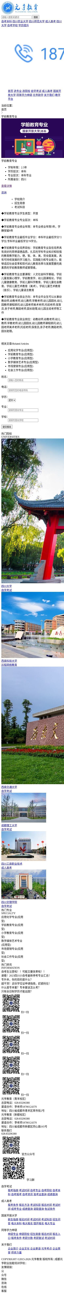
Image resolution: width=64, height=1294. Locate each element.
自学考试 (36, 91)
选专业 (18, 91)
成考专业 (16, 1209)
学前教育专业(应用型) (20, 354)
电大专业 (50, 1223)
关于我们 (49, 95)
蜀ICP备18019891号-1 (39, 1263)
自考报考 (16, 1194)
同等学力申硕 (24, 95)
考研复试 (38, 1238)
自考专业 (35, 1190)
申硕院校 (24, 1234)
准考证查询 (40, 1194)
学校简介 (19, 199)
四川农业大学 (20, 21)
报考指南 (13, 1190)
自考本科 (6, 21)
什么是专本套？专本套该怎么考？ (21, 987)
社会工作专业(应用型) (20, 370)
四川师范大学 (37, 21)
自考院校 (46, 1190)
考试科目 (19, 207)
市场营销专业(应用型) (20, 366)
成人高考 (50, 21)
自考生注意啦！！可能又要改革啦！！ (23, 971)
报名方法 (24, 1205)
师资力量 (16, 1252)
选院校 (26, 91)
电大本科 (16, 1223)
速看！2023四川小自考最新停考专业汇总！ (26, 975)
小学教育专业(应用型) (20, 358)
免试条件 (50, 1209)
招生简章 (19, 203)
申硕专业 (13, 1234)
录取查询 (38, 1209)
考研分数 (27, 1238)
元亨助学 (38, 95)
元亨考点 (46, 1248)
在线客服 (4, 1289)
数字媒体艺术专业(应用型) (23, 362)
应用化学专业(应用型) (20, 350)
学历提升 (23, 25)
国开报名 (38, 1223)
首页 (10, 91)
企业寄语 (35, 1248)
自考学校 (12, 25)
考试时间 (24, 1190)
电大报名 (27, 1223)
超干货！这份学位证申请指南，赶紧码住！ (26, 983)
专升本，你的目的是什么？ (17, 979)
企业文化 (24, 1248)
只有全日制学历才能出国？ (17, 991)
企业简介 (13, 1248)
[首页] (19, 13)
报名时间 (46, 1205)
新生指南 (13, 1219)
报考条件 (13, 1205)
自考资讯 (27, 1194)
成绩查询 (52, 1194)
